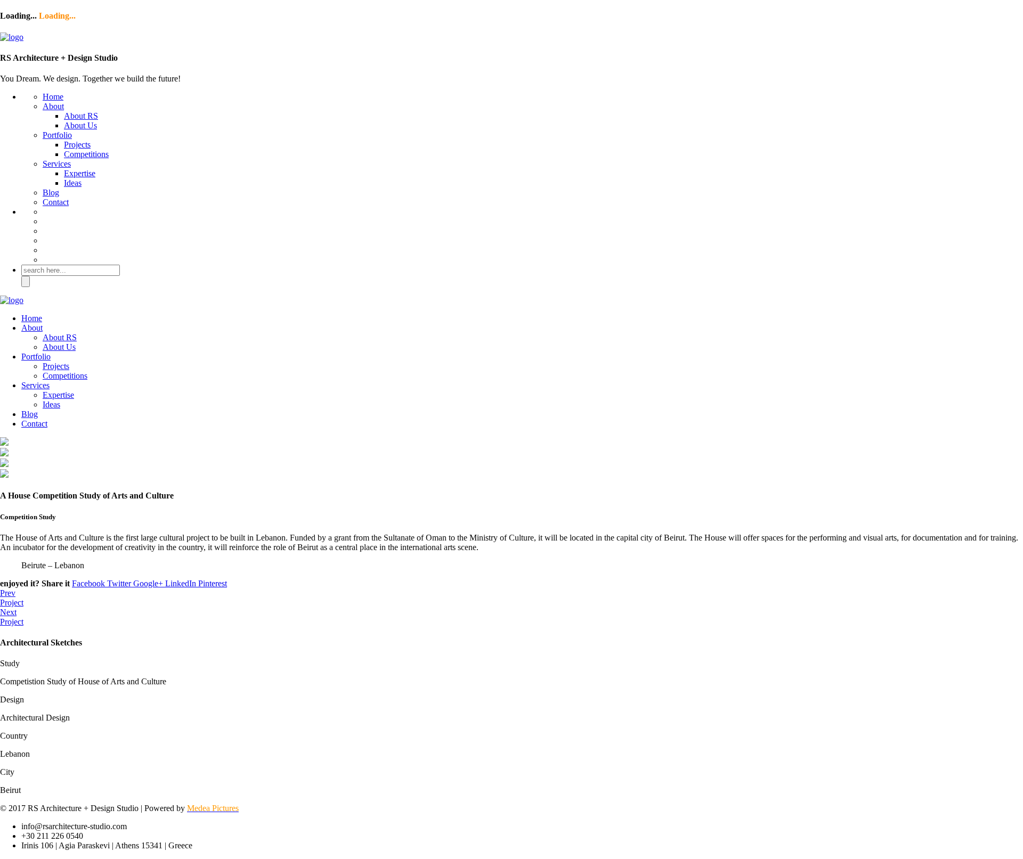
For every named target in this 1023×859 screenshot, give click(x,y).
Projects (77, 144)
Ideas (73, 182)
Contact (56, 202)
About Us (80, 125)
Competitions (86, 154)
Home (53, 96)
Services (57, 163)
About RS (81, 115)
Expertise (79, 173)
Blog (51, 192)
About (53, 106)
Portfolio (57, 135)
